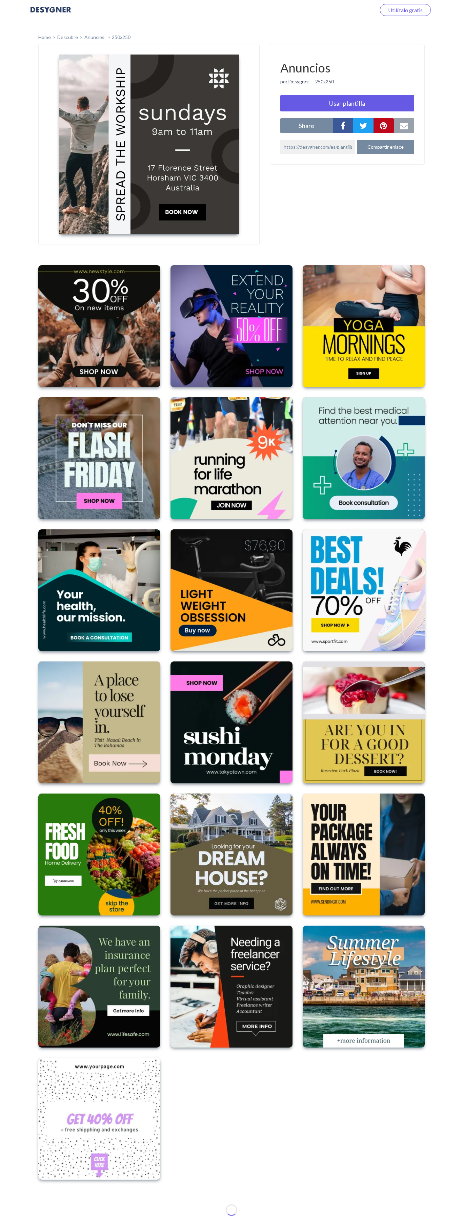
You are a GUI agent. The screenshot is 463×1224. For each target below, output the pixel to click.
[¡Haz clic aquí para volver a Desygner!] (50, 14)
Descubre (67, 37)
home (44, 37)
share (306, 125)
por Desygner (294, 81)
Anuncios (94, 37)
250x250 (121, 37)
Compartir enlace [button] (385, 147)
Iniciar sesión (352, 10)
